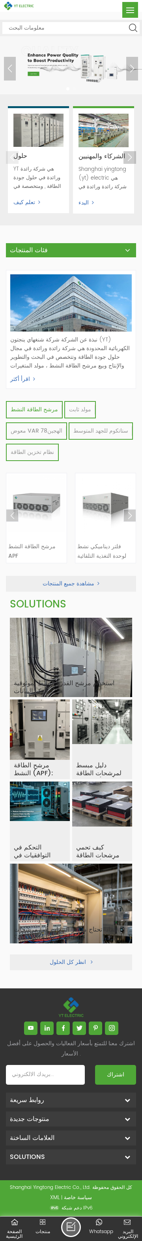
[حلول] (38, 130)
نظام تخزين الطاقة (32, 452)
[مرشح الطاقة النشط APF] (36, 503)
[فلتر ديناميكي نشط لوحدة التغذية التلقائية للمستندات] (105, 503)
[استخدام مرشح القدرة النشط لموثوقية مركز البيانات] (71, 657)
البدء (83, 202)
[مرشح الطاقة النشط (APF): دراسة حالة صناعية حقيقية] (40, 739)
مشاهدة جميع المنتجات (68, 583)
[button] (67, 88)
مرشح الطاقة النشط (34, 409)
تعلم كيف (24, 202)
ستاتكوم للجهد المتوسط (100, 430)
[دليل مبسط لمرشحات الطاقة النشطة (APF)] (102, 739)
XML (55, 1198)
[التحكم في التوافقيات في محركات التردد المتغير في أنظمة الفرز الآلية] (40, 821)
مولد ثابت (80, 409)
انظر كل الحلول (69, 962)
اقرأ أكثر (20, 379)
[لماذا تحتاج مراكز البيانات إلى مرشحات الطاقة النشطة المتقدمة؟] (71, 903)
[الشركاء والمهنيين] (103, 130)
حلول (20, 156)
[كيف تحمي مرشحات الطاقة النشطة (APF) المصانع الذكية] (102, 821)
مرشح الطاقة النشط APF (32, 551)
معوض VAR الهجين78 (36, 430)
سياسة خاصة (78, 1198)
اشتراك (115, 1074)
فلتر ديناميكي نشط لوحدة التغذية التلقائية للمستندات (101, 551)
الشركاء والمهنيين (101, 156)
